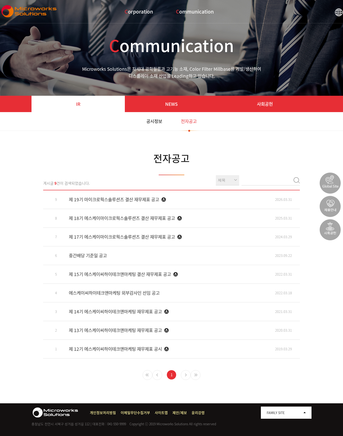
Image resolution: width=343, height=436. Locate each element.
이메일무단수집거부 (135, 412)
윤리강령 (198, 412)
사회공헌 (265, 104)
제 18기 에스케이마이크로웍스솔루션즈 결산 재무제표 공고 (122, 218)
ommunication (195, 11)
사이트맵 (161, 412)
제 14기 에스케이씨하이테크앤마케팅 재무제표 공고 (116, 311)
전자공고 (189, 121)
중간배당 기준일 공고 (88, 255)
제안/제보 (179, 412)
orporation (139, 11)
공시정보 (154, 121)
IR (78, 104)
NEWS (171, 104)
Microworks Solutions (29, 11)
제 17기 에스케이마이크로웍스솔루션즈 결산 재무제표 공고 (122, 237)
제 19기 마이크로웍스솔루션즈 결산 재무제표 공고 (114, 199)
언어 (339, 12)
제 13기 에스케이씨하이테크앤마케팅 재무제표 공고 (116, 330)
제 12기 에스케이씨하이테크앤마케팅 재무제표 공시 (116, 349)
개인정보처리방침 (103, 412)
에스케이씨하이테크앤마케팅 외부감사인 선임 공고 (114, 293)
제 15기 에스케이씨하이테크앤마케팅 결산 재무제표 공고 (120, 274)
